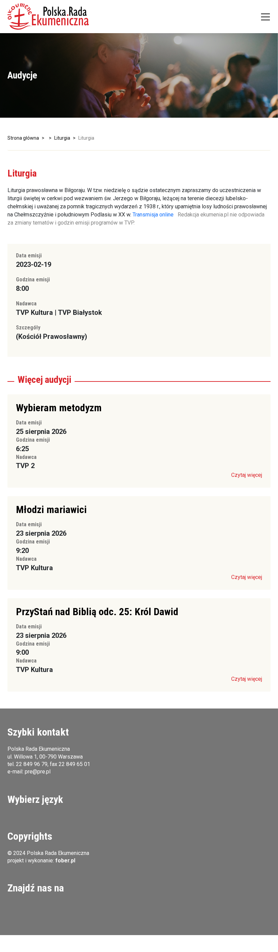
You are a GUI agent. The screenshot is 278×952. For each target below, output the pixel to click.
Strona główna (23, 138)
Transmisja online (153, 214)
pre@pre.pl (38, 771)
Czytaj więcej (246, 475)
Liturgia (62, 138)
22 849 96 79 (31, 764)
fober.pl (65, 860)
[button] (48, 16)
